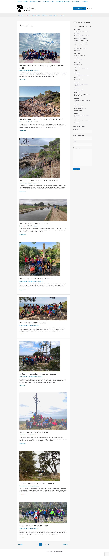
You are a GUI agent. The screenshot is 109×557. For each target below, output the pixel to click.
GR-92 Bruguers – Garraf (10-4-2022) (34, 432)
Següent (65, 544)
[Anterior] (75, 26)
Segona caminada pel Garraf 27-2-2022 (34, 526)
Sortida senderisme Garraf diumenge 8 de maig (37, 374)
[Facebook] (88, 8)
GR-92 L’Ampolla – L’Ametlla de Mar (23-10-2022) (38, 180)
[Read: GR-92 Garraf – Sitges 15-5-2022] (43, 308)
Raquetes (56, 15)
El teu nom (75, 129)
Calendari (26, 1)
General (30, 281)
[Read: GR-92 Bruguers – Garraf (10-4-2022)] (43, 411)
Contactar (84, 1)
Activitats (62, 15)
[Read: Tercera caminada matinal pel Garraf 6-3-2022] (39, 465)
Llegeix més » (22, 79)
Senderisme (20, 15)
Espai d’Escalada (75, 1)
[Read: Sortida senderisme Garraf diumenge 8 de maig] (39, 356)
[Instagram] (91, 8)
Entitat (19, 1)
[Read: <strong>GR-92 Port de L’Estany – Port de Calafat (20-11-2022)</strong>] (39, 101)
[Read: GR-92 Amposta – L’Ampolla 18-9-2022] (43, 209)
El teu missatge (76, 147)
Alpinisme (44, 15)
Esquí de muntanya (36, 15)
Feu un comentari (23, 70)
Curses (50, 15)
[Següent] (90, 26)
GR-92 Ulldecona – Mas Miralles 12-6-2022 (36, 279)
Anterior (20, 544)
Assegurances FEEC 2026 (48, 1)
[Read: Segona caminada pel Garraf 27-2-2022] (43, 512)
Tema (74, 141)
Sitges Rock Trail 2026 (35, 1)
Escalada (28, 15)
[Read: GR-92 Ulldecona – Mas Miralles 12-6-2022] (39, 259)
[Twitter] (89, 8)
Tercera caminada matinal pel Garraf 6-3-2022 (37, 484)
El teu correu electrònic (78, 135)
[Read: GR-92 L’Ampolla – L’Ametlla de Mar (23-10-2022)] (39, 157)
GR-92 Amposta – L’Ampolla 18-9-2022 (34, 223)
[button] (21, 1)
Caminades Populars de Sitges (63, 1)
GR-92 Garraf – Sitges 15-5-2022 (32, 323)
